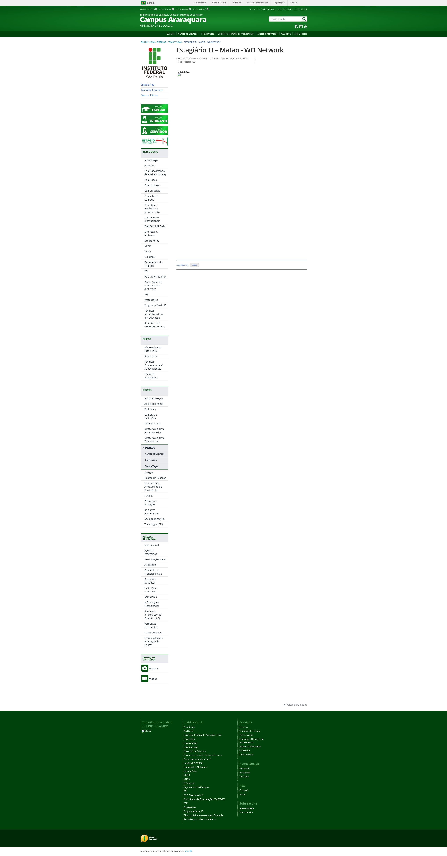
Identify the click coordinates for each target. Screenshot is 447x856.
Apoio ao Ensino (153, 403)
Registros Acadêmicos (151, 511)
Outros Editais (149, 95)
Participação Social (155, 559)
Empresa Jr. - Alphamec (151, 233)
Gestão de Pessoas (155, 477)
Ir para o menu (166, 9)
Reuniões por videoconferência (154, 324)
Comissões (150, 179)
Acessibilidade (268, 9)
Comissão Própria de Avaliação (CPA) (155, 172)
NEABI (148, 246)
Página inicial (148, 42)
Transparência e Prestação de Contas (153, 641)
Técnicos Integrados (150, 375)
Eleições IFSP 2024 (155, 226)
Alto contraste (285, 9)
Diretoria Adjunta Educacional (154, 439)
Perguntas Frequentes (151, 625)
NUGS (147, 251)
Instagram (244, 772)
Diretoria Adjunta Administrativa (154, 430)
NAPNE (148, 495)
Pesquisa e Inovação (150, 502)
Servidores (150, 597)
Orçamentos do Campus (153, 264)
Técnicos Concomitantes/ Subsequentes (153, 365)
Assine (242, 794)
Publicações (151, 460)
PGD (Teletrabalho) (155, 276)
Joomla (188, 851)
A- (259, 9)
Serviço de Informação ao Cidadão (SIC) (152, 615)
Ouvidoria (286, 33)
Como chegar (152, 185)
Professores (151, 299)
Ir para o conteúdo (148, 9)
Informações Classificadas (151, 604)
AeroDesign (151, 160)
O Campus (150, 256)
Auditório (149, 165)
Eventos (171, 33)
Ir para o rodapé (200, 9)
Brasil (150, 2)
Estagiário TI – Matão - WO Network (230, 49)
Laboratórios (151, 240)
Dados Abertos (153, 632)
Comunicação (152, 190)
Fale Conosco (300, 33)
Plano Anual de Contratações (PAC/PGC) (153, 285)
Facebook (244, 768)
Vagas (194, 265)
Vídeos (153, 678)
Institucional (151, 545)
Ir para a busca (183, 9)
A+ (251, 9)
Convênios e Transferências (153, 572)
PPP (146, 294)
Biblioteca (150, 409)
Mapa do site (301, 9)
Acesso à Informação (267, 33)
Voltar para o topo (296, 704)
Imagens (154, 668)
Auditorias (150, 564)
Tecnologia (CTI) (153, 524)
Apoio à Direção (153, 398)
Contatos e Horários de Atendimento (236, 33)
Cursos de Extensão (187, 33)
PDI (146, 271)
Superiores (150, 356)
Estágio (148, 472)
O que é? (243, 790)
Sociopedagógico (154, 518)
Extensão (161, 42)
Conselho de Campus (151, 197)
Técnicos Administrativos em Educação (153, 314)
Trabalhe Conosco (151, 90)
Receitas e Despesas (150, 580)
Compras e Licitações (150, 416)
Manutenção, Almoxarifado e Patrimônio (153, 487)
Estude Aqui (148, 84)
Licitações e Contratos (151, 589)
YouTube (244, 776)
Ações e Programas (150, 552)
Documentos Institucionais (152, 219)
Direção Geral (152, 423)
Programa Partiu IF (155, 305)
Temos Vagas (207, 33)
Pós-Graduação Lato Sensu (153, 349)
